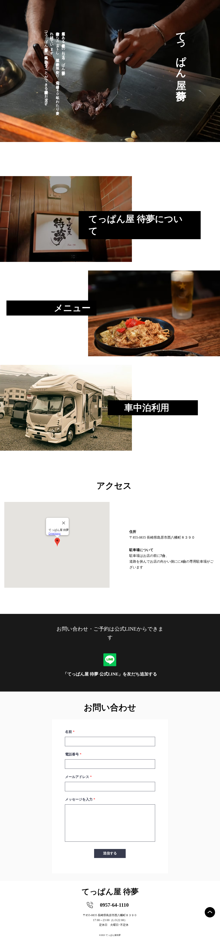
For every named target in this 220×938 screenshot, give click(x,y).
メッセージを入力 (79, 799)
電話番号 (72, 754)
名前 (68, 732)
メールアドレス (77, 777)
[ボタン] (66, 219)
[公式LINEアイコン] (109, 659)
